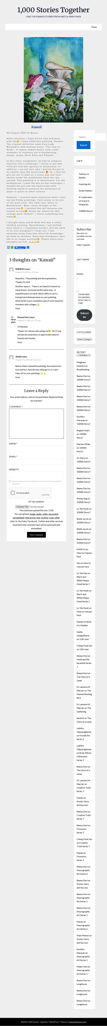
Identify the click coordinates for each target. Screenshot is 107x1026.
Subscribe (84, 315)
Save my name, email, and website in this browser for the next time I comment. (37, 482)
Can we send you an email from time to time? (84, 298)
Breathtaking (83, 369)
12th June (84, 639)
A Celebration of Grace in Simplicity (85, 201)
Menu (94, 27)
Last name (83, 259)
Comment (16, 406)
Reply (17, 308)
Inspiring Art (85, 184)
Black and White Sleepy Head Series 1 (83, 580)
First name (83, 245)
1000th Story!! (86, 211)
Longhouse (82, 984)
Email (13, 456)
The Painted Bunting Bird (84, 694)
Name (13, 443)
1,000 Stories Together (53, 10)
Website (14, 469)
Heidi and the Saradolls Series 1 (84, 663)
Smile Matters (85, 190)
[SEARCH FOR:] (91, 137)
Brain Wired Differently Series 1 (84, 756)
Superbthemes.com (77, 1022)
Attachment (36, 501)
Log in (79, 160)
